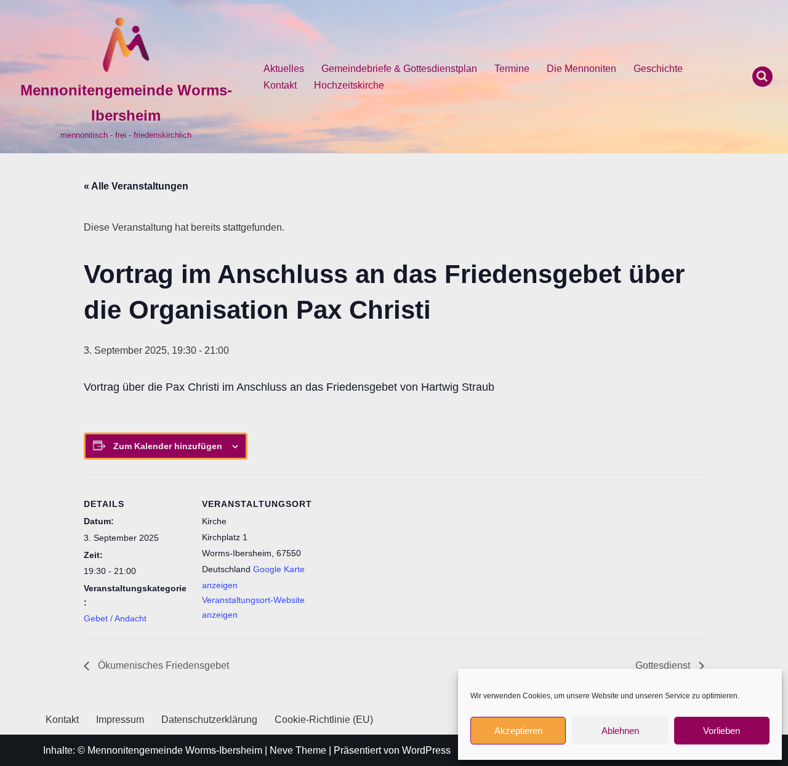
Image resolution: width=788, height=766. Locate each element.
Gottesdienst (664, 665)
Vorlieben (721, 730)
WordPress (426, 750)
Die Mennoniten (581, 68)
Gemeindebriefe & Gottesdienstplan (399, 68)
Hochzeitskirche (349, 85)
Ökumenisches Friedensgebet (162, 665)
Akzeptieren (518, 730)
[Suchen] (762, 76)
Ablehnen (620, 730)
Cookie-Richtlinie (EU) (324, 719)
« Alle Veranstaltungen (136, 186)
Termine (511, 68)
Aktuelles (283, 68)
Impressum (120, 719)
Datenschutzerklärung (209, 719)
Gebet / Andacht (115, 618)
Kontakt (280, 85)
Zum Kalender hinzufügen (167, 446)
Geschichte (658, 68)
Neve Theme (298, 750)
